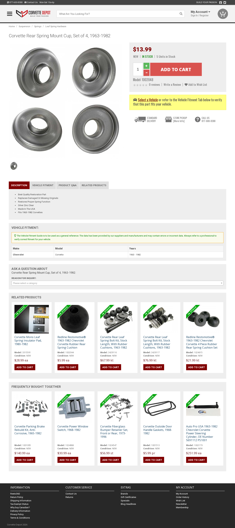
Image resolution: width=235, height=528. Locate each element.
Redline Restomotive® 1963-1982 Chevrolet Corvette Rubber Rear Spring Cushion (71, 342)
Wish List (180, 500)
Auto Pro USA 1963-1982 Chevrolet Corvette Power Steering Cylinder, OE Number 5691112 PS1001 (201, 433)
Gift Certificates (128, 497)
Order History (182, 497)
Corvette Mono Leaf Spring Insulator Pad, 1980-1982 (28, 340)
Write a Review (172, 84)
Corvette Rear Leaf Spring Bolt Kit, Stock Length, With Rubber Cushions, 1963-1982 (113, 342)
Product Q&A (68, 185)
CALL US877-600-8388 (208, 119)
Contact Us (32, 2)
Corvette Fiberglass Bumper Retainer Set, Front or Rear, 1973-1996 (114, 432)
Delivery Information (20, 511)
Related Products (94, 185)
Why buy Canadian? (20, 507)
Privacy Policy (17, 514)
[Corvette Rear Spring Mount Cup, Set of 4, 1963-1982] (67, 100)
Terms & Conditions (20, 517)
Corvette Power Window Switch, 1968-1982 (72, 428)
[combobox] (117, 283)
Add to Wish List (197, 84)
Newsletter (181, 504)
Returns (69, 497)
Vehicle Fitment (43, 185)
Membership (182, 507)
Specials (125, 500)
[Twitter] (224, 2)
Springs (37, 26)
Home (12, 26)
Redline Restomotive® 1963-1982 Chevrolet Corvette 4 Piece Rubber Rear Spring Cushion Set (201, 342)
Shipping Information (20, 500)
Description (19, 185)
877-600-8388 (16, 2)
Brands (124, 493)
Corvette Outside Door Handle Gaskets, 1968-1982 (157, 430)
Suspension (24, 26)
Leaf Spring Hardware (55, 26)
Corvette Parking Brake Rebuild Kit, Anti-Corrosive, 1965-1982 (29, 430)
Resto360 (15, 493)
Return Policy (16, 497)
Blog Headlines (128, 504)
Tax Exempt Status (19, 504)
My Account (182, 493)
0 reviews (154, 84)
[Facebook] (220, 2)
